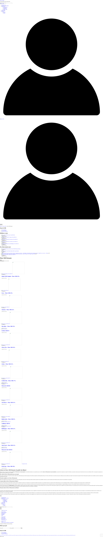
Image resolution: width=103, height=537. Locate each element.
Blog (2, 515)
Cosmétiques (16, 535)
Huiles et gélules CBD (64, 535)
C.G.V (2, 521)
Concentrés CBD (13, 535)
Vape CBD (74, 535)
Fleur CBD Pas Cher (20, 535)
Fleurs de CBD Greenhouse (33, 535)
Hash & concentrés (4, 512)
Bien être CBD (3, 513)
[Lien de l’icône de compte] (51, 118)
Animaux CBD (5, 535)
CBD (10, 535)
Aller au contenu (2, 0)
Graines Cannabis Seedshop (50, 535)
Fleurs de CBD (4, 226)
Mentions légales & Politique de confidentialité (7, 522)
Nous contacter (3, 516)
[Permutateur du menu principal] (1, 224)
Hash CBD (54, 535)
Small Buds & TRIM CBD (70, 535)
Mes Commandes (4, 518)
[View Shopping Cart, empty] (51, 14)
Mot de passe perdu (4, 519)
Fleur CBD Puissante (25, 535)
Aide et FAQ (3, 517)
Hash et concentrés (57, 535)
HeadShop (3, 514)
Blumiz (1, 226)
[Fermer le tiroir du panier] (1, 508)
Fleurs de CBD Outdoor (44, 535)
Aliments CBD (1, 535)
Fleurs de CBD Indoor (39, 535)
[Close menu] (1, 495)
